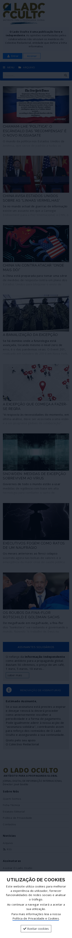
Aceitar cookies (37, 929)
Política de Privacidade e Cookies (35, 918)
